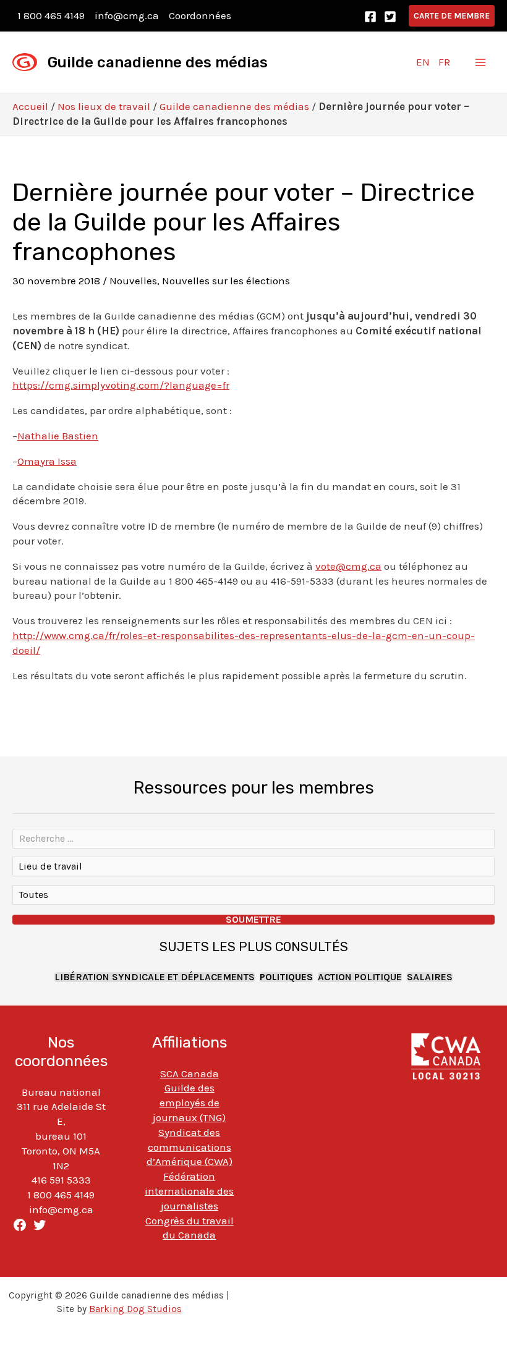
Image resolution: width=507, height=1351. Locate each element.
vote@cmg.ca (348, 566)
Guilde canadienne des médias (158, 62)
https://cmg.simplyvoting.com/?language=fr (120, 385)
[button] (452, 16)
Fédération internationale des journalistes (189, 1191)
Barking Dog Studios (135, 1309)
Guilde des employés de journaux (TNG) (189, 1103)
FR (444, 62)
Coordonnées (200, 15)
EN (423, 62)
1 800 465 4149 (51, 15)
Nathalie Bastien (57, 436)
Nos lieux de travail (104, 106)
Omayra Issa (47, 461)
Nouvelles (133, 280)
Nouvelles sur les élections (226, 280)
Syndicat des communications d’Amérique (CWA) (189, 1147)
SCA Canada (189, 1073)
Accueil (30, 106)
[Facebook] (370, 17)
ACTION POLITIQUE (360, 977)
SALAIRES (430, 977)
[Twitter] (390, 17)
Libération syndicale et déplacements (154, 977)
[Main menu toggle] (481, 62)
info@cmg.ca (127, 15)
